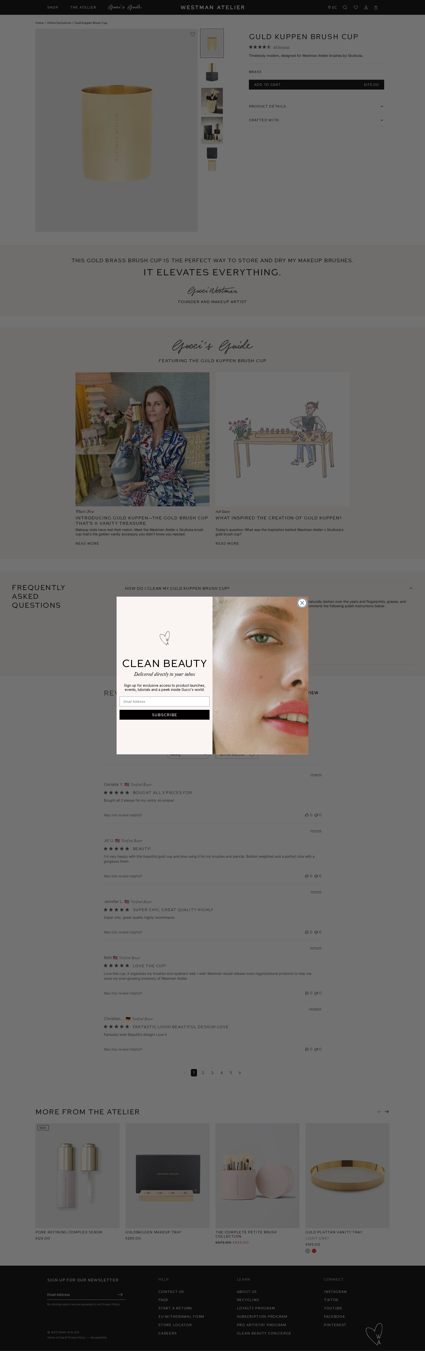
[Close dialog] (302, 603)
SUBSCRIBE (164, 714)
